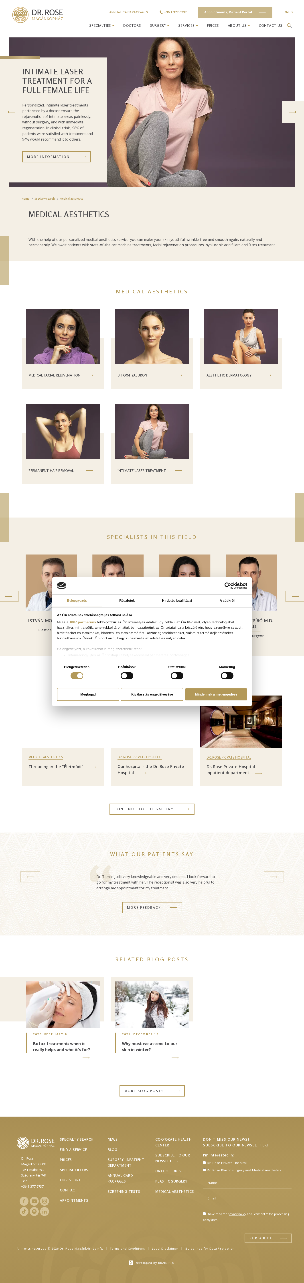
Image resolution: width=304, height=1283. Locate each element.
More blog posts (144, 1091)
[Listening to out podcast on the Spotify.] (34, 1211)
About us (237, 25)
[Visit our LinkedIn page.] (44, 1211)
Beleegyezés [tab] (77, 600)
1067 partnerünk (82, 622)
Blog (113, 1149)
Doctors (132, 25)
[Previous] (11, 112)
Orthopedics (168, 1171)
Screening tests (124, 1191)
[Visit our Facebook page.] (24, 1201)
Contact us (270, 25)
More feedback (144, 907)
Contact (69, 1190)
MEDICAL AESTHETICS (45, 757)
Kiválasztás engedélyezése (152, 694)
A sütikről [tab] (227, 600)
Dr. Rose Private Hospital (140, 757)
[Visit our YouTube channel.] (34, 1201)
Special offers (74, 1170)
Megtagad (88, 694)
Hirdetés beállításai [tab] (177, 600)
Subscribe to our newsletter (172, 1158)
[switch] (127, 675)
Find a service (73, 1149)
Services (186, 25)
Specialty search (44, 199)
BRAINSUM (166, 1263)
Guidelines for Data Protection (210, 1248)
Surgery (158, 25)
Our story (70, 1180)
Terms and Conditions (127, 1248)
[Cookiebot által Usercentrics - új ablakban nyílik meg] (227, 585)
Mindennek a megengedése (216, 694)
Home (25, 199)
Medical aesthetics (71, 199)
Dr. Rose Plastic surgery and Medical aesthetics (244, 1170)
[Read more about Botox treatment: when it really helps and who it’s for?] (86, 1058)
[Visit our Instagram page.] (44, 1201)
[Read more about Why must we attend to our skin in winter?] (175, 1058)
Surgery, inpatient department (126, 1162)
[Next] (293, 112)
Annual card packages (128, 12)
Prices (213, 25)
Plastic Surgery (171, 1181)
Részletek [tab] (127, 600)
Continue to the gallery (144, 809)
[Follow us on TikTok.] (24, 1211)
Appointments (74, 1200)
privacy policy (237, 1214)
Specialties (100, 25)
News (113, 1139)
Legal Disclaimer (165, 1248)
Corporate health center (173, 1142)
